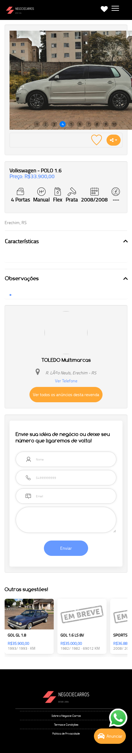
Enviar (66, 548)
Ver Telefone (66, 381)
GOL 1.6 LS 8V (72, 635)
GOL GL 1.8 (17, 635)
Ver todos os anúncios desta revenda (66, 394)
